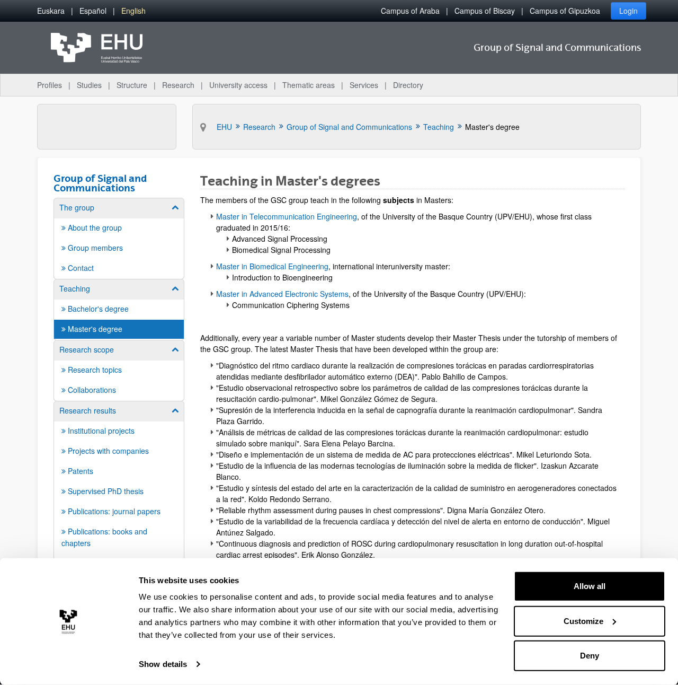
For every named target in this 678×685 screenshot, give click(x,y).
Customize (583, 620)
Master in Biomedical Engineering (272, 266)
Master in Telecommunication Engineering (286, 216)
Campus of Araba (410, 10)
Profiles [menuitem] (49, 85)
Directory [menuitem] (408, 85)
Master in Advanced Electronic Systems (282, 293)
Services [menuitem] (364, 85)
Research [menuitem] (178, 85)
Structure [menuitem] (132, 85)
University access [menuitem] (238, 85)
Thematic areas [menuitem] (308, 85)
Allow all (589, 586)
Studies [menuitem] (89, 85)
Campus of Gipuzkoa (565, 10)
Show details (163, 664)
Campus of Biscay (484, 10)
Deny (589, 655)
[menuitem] (51, 11)
